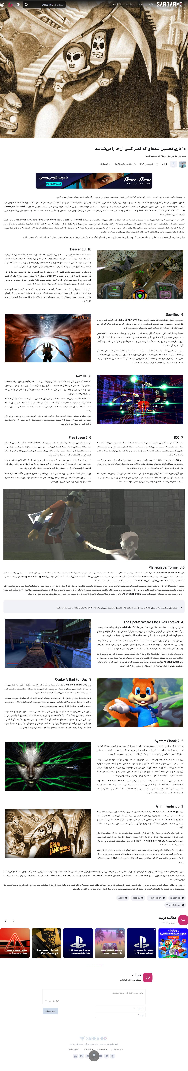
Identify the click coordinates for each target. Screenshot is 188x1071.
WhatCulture (173, 905)
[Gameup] (10, 4)
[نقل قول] (50, 1001)
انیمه (115, 4)
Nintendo (175, 897)
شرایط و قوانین (72, 1049)
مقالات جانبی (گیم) (123, 164)
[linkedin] (75, 1056)
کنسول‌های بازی (146, 945)
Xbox (120, 897)
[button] (5, 920)
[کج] (46, 1001)
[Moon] (18, 4)
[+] (57, 1001)
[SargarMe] (96, 1038)
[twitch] (81, 1056)
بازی (151, 4)
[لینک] (53, 1001)
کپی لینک (104, 164)
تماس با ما (87, 1049)
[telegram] (106, 1056)
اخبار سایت (101, 1049)
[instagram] (112, 1056)
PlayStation (155, 897)
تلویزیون (128, 4)
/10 (173, 165)
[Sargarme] (170, 4)
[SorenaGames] (82, 1038)
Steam (136, 897)
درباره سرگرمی (116, 1049)
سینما (140, 4)
